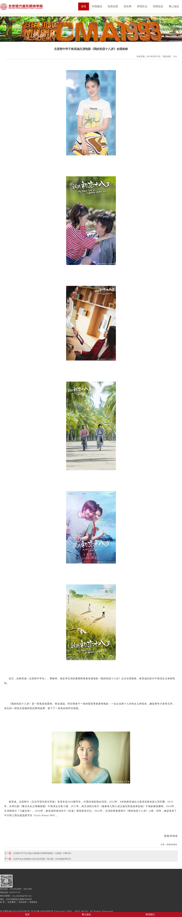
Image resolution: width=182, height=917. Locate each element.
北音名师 (22, 902)
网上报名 (174, 6)
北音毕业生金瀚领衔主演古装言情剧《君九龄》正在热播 (38, 859)
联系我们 (150, 914)
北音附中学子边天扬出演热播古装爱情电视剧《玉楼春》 (38, 853)
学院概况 (97, 6)
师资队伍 (142, 6)
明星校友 (158, 6)
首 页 (2, 902)
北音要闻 (11, 902)
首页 (83, 6)
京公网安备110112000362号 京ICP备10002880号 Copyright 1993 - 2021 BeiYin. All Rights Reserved (56, 911)
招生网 (127, 6)
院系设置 (113, 6)
